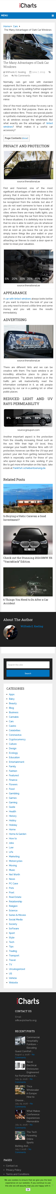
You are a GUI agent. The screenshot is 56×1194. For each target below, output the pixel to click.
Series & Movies (17, 915)
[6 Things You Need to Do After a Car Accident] (28, 581)
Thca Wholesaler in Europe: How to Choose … (27, 1093)
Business (13, 712)
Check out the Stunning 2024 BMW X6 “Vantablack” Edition (27, 559)
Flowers (13, 784)
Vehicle (13, 978)
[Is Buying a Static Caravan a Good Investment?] (28, 498)
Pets (11, 888)
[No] (52, 1185)
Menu (4, 15)
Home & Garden (17, 834)
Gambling (14, 793)
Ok (28, 1189)
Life (11, 852)
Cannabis (14, 717)
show (24, 138)
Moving (13, 865)
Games (13, 798)
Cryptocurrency (17, 739)
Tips (11, 946)
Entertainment (16, 762)
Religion (13, 906)
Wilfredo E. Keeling (15, 72)
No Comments (22, 75)
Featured (14, 775)
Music (12, 870)
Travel (12, 960)
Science (13, 910)
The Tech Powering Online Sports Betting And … (26, 1139)
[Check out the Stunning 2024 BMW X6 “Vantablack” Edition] (28, 540)
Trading (13, 951)
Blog (11, 708)
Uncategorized (17, 969)
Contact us (12, 1165)
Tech (11, 942)
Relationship (15, 901)
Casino (12, 726)
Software (14, 928)
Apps (12, 694)
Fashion (13, 771)
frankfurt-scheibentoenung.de (29, 468)
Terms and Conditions (17, 1174)
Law (11, 847)
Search (28, 673)
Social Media (16, 919)
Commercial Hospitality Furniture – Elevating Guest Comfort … (27, 1044)
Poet (11, 892)
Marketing (14, 856)
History (13, 816)
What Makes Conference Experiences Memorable (33, 1116)
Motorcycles (15, 861)
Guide (12, 807)
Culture (13, 744)
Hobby (12, 820)
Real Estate (15, 897)
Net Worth (14, 874)
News (12, 879)
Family (12, 766)
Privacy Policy (13, 1170)
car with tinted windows (18, 298)
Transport (14, 955)
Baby (12, 699)
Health (12, 811)
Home (12, 829)
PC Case (13, 883)
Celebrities (14, 730)
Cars (5, 75)
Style (12, 937)
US (10, 973)
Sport (12, 933)
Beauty (13, 703)
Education (14, 757)
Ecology (13, 753)
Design (12, 748)
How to (13, 838)
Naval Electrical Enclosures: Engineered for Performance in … (27, 1069)
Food (12, 789)
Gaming (13, 802)
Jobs (11, 843)
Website (13, 982)
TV (10, 964)
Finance (13, 780)
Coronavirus (15, 735)
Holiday (13, 825)
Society (13, 924)
